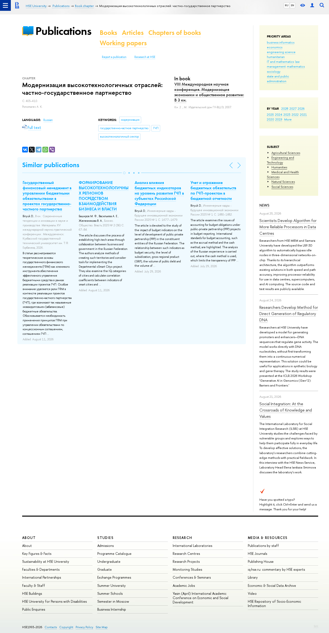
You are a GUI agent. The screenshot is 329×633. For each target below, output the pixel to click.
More (288, 119)
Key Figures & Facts (36, 553)
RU (287, 5)
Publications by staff (263, 545)
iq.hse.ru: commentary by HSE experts (276, 569)
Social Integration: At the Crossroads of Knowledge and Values (285, 410)
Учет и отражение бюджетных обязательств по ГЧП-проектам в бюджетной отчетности (213, 190)
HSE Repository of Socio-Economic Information (274, 603)
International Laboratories (192, 545)
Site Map (102, 627)
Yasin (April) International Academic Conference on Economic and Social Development (200, 597)
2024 (278, 114)
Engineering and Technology (280, 160)
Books (108, 32)
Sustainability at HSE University (45, 561)
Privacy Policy (84, 627)
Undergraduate (108, 561)
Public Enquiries (33, 609)
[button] (124, 173)
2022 (295, 114)
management (276, 66)
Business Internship (111, 609)
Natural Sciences (283, 181)
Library (253, 577)
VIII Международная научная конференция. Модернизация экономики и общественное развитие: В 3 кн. (209, 92)
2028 (284, 108)
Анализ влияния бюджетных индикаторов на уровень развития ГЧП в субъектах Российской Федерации (159, 193)
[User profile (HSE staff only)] (312, 5)
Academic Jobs (184, 585)
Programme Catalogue (114, 553)
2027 (293, 108)
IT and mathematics (280, 61)
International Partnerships (41, 577)
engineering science (281, 52)
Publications (63, 31)
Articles (133, 32)
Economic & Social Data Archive (272, 585)
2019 (278, 119)
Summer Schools (110, 593)
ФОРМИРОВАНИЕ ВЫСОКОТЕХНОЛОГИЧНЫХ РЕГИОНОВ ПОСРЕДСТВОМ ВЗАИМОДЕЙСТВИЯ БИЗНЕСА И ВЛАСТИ (104, 196)
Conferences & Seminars (192, 577)
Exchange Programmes (114, 577)
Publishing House (261, 561)
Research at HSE (144, 57)
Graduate (104, 569)
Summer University (111, 585)
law (297, 61)
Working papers (123, 43)
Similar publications (50, 165)
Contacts (51, 627)
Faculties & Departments (40, 569)
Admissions (105, 545)
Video (252, 593)
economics (274, 47)
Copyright (66, 627)
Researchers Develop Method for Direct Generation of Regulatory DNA (288, 313)
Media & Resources (268, 537)
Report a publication (114, 57)
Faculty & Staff (33, 585)
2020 (270, 119)
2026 (301, 108)
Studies (105, 537)
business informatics (280, 42)
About (29, 537)
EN (292, 5)
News (264, 205)
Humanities (279, 167)
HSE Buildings (32, 593)
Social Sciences (282, 186)
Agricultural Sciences (285, 153)
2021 (303, 114)
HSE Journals (257, 553)
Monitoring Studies (187, 569)
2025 (270, 114)
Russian (48, 120)
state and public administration (278, 78)
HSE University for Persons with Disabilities (54, 601)
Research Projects (186, 561)
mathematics (296, 66)
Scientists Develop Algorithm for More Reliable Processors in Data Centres (287, 227)
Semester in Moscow (113, 601)
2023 (286, 114)
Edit (316, 626)
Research (182, 537)
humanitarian (276, 57)
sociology (273, 71)
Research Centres (186, 553)
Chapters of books (174, 32)
